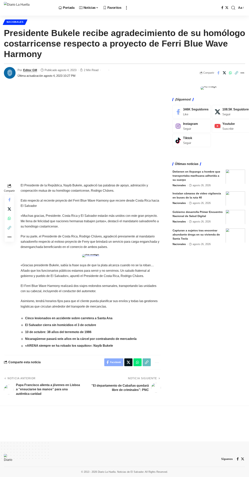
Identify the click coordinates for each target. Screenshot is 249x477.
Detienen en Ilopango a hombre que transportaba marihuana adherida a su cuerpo (196, 175)
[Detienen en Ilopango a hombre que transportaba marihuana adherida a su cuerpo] (235, 176)
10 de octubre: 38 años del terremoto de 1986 (58, 332)
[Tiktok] (192, 140)
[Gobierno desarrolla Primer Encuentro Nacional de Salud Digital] (235, 217)
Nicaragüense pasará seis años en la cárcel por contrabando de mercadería (81, 338)
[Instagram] (192, 126)
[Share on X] (224, 73)
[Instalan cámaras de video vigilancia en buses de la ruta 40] (235, 198)
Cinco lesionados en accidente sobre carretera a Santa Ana (68, 318)
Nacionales (15, 22)
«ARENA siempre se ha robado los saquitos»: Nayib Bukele (69, 345)
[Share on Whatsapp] (230, 73)
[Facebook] (222, 7)
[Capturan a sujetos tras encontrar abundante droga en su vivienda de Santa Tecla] (235, 235)
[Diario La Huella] (28, 8)
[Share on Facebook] (218, 73)
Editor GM (30, 70)
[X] (226, 7)
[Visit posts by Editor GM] (10, 73)
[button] (126, 8)
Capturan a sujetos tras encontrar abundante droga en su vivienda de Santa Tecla (196, 234)
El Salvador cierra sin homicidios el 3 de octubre (60, 325)
